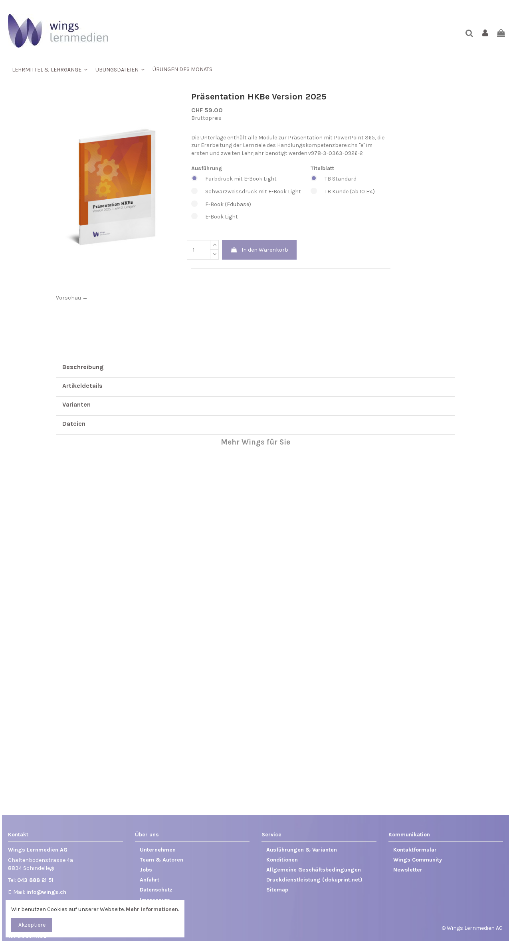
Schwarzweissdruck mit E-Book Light (253, 191)
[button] (49, 69)
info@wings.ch (46, 892)
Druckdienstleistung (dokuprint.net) (314, 879)
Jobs (146, 869)
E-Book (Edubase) (228, 204)
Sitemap (277, 889)
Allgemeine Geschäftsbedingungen (313, 869)
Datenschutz (156, 889)
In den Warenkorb (265, 249)
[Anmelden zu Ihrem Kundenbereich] (485, 33)
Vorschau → (72, 297)
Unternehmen (158, 849)
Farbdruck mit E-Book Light (241, 178)
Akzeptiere (32, 924)
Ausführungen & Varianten (301, 849)
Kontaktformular (415, 849)
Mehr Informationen (152, 909)
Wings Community (417, 859)
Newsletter (407, 869)
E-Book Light (221, 216)
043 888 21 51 (35, 880)
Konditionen (282, 859)
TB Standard (341, 178)
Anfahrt (149, 879)
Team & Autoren (161, 859)
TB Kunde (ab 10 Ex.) (350, 191)
